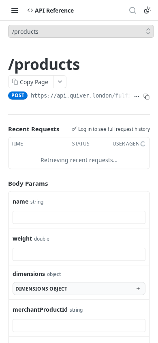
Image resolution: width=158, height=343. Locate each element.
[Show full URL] (136, 96)
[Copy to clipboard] (146, 96)
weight (22, 238)
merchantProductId (40, 309)
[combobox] (79, 217)
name (20, 201)
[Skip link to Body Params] (2, 183)
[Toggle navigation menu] (14, 10)
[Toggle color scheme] (147, 10)
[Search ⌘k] (132, 10)
